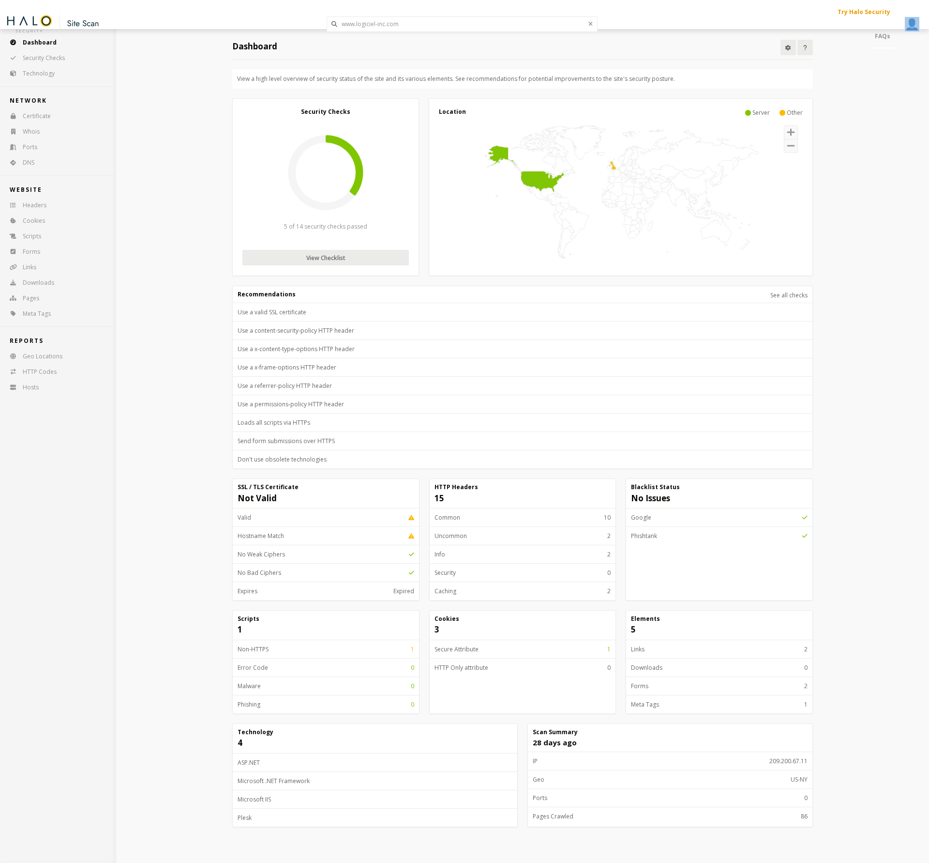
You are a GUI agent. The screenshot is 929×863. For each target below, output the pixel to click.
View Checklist (325, 258)
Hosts (31, 387)
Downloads (38, 282)
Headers (34, 205)
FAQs (882, 36)
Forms (31, 251)
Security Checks (44, 58)
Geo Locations (42, 356)
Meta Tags (37, 313)
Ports (30, 147)
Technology (39, 73)
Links (29, 267)
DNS (28, 162)
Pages (31, 298)
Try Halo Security (864, 12)
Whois (31, 131)
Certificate (37, 116)
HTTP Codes (40, 372)
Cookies (34, 220)
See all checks (789, 295)
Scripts (32, 236)
